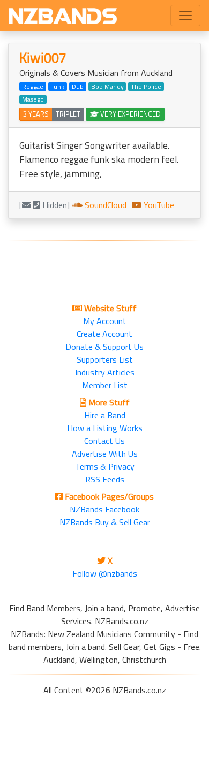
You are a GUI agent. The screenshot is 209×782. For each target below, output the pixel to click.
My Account (104, 321)
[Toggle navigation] (185, 15)
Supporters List (105, 359)
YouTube (157, 204)
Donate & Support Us (104, 346)
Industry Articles (105, 372)
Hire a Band (104, 415)
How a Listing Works (105, 427)
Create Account (104, 333)
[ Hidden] (44, 204)
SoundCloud (104, 204)
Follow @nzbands (104, 573)
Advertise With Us (105, 453)
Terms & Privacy (105, 466)
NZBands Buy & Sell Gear (104, 522)
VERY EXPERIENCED (130, 114)
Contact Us (104, 440)
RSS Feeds (104, 479)
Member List (105, 385)
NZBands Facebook (104, 509)
